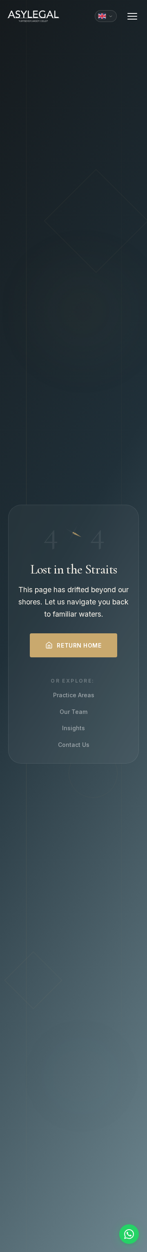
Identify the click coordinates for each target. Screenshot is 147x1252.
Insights (73, 727)
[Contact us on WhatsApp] (129, 1234)
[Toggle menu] (132, 16)
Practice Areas (73, 695)
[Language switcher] (106, 16)
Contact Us (73, 744)
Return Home (79, 645)
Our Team (73, 711)
